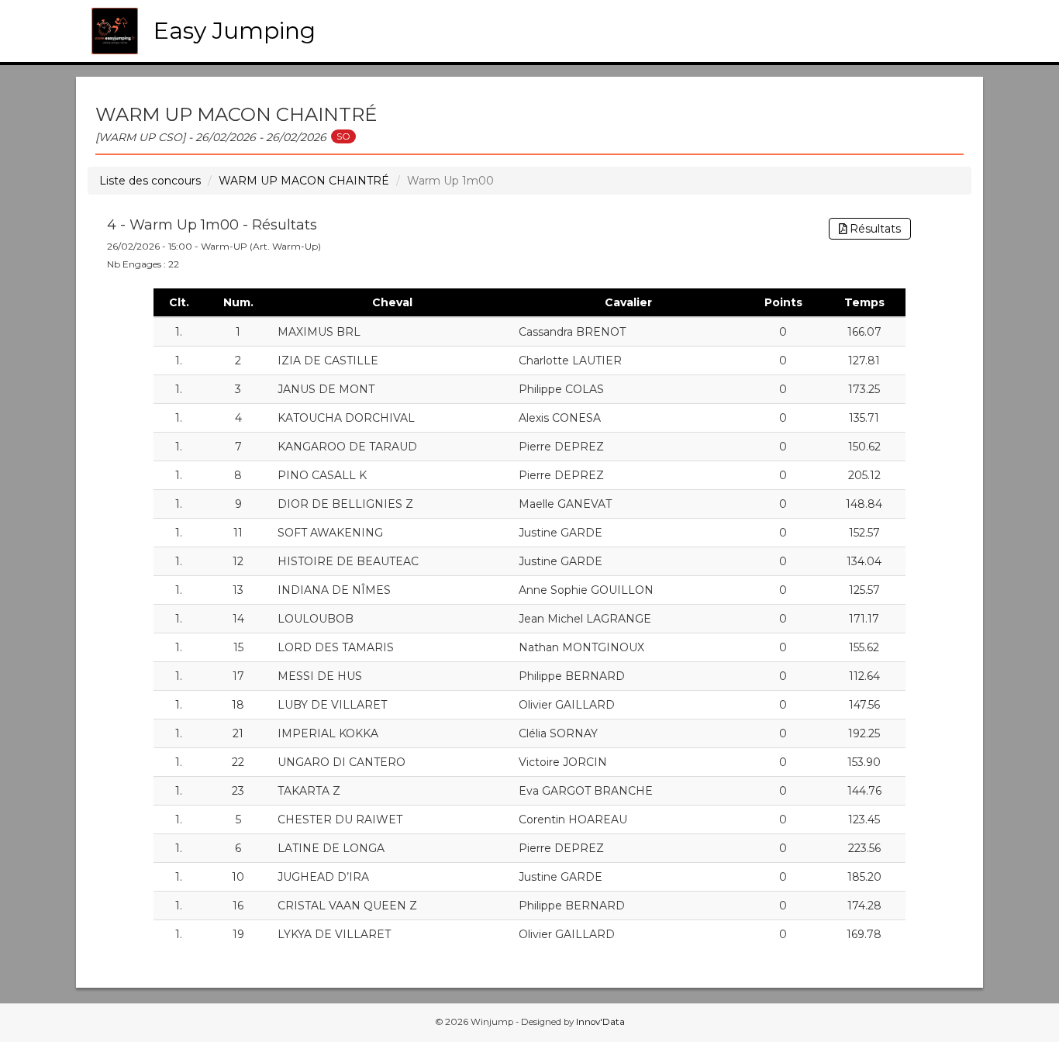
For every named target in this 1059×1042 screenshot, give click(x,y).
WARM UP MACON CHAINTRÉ (304, 181)
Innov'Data (600, 1021)
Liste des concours (150, 181)
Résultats (874, 229)
